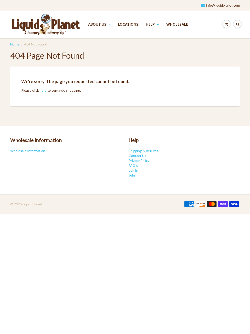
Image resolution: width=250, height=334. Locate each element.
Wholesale (177, 24)
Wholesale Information (27, 151)
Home (14, 44)
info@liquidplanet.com (223, 5)
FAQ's (133, 165)
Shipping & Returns (143, 151)
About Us (97, 24)
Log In (133, 170)
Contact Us (137, 156)
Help (150, 24)
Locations (128, 24)
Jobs (132, 175)
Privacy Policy (139, 160)
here (43, 90)
